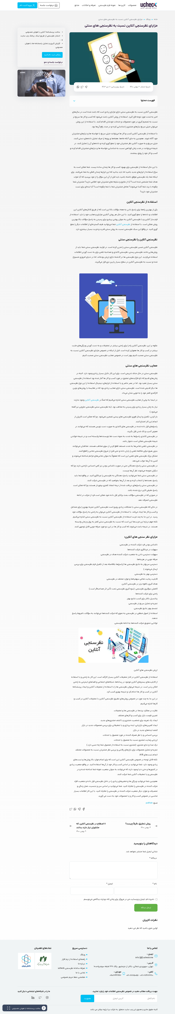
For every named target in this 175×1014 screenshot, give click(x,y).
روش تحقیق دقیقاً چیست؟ (138, 823)
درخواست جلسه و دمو (53, 62)
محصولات (132, 5)
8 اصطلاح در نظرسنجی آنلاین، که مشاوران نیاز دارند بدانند (91, 825)
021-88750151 (132, 975)
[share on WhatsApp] (78, 87)
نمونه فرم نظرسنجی (107, 5)
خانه (156, 19)
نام (155, 883)
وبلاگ (148, 19)
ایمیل (109, 883)
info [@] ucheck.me (144, 957)
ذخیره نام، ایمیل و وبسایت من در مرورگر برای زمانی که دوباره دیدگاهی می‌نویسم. (118, 899)
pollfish (149, 803)
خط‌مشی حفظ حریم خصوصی (73, 977)
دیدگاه (153, 858)
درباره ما (81, 963)
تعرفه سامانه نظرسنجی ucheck (71, 968)
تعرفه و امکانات (89, 5)
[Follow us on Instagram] (47, 997)
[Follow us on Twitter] (40, 997)
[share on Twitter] (82, 87)
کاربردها (121, 5)
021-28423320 (146, 975)
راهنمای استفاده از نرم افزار (73, 959)
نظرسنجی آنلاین (123, 224)
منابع (77, 5)
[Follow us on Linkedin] (33, 997)
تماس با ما (80, 972)
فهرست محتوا (148, 100)
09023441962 (115, 975)
